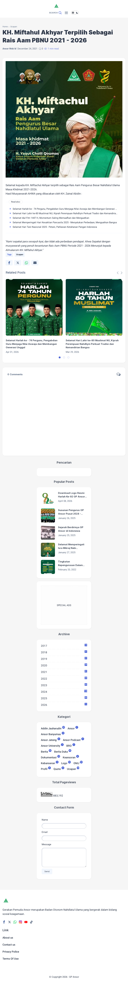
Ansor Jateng (49, 740)
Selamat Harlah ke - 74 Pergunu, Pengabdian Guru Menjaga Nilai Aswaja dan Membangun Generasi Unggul (68, 208)
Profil (44, 769)
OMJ (76, 763)
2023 (64, 685)
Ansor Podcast (72, 740)
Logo (64, 763)
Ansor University (50, 745)
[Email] (34, 262)
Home (5, 26)
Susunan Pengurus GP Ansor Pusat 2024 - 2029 (71, 512)
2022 (64, 678)
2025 (64, 698)
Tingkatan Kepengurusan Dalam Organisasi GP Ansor (70, 563)
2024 (64, 691)
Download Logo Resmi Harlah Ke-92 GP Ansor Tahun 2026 (71, 494)
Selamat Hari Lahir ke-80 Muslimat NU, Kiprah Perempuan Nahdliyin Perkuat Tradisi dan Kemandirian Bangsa (69, 213)
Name (45, 819)
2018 (63, 652)
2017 (64, 645)
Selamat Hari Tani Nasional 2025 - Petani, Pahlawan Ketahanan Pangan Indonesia (55, 227)
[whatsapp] (26, 262)
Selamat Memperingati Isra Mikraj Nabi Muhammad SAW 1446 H (72, 546)
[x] (17, 262)
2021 (64, 672)
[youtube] (25, 922)
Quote (57, 769)
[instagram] (20, 922)
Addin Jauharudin (51, 728)
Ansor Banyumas (51, 734)
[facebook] (9, 262)
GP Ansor (74, 976)
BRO (69, 745)
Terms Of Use (10, 958)
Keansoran (69, 757)
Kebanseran (48, 763)
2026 (63, 704)
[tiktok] (31, 922)
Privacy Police (10, 951)
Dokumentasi (49, 757)
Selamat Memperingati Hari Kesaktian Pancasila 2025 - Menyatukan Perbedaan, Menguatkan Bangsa (65, 222)
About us (7, 937)
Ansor (71, 728)
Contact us (8, 944)
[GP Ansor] (64, 8)
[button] (60, 357)
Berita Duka (61, 751)
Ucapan (13, 26)
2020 (64, 665)
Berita (44, 751)
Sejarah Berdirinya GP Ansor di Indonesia (70, 529)
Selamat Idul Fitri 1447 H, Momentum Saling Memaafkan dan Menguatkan (51, 218)
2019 (64, 658)
